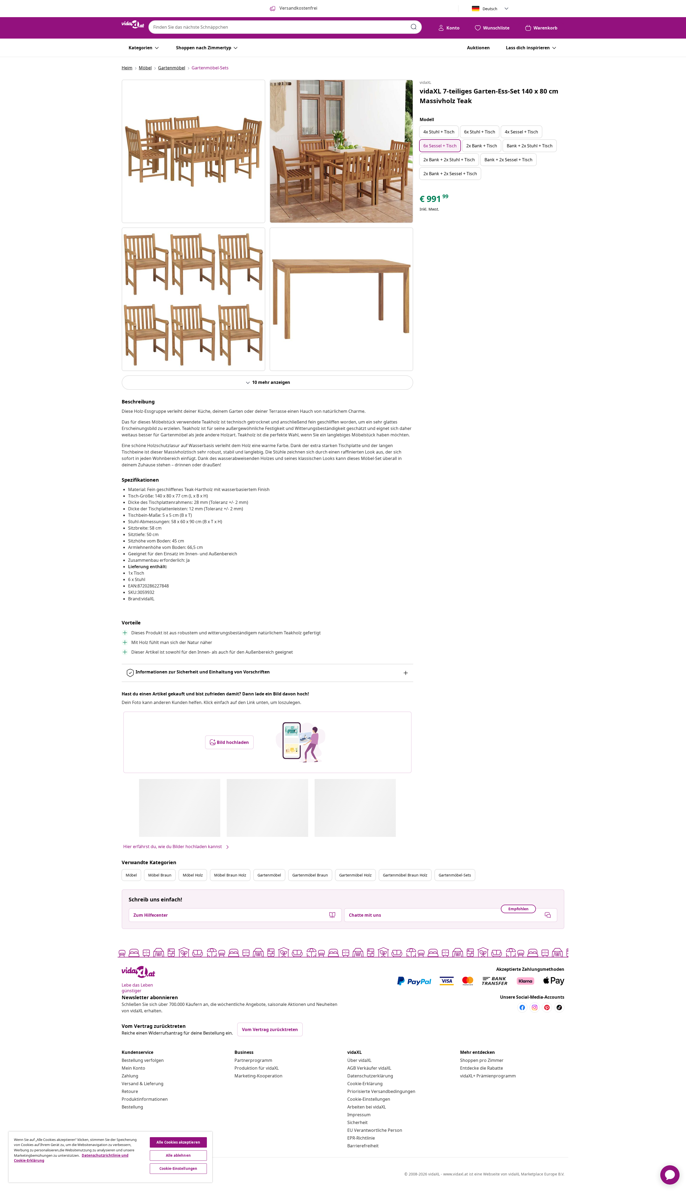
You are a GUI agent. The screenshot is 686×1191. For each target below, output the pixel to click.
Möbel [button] (131, 875)
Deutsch (490, 8)
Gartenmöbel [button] (269, 875)
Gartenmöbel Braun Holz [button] (405, 875)
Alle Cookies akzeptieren (178, 1142)
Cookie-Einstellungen (368, 1099)
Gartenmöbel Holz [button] (355, 875)
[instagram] (534, 1007)
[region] (110, 1157)
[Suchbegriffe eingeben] (413, 27)
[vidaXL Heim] (133, 24)
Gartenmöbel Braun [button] (310, 875)
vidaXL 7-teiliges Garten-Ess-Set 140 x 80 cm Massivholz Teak (489, 96)
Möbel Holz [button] (193, 875)
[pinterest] (547, 1007)
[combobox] (285, 27)
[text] (434, 200)
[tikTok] (559, 1007)
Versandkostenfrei (297, 8)
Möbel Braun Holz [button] (230, 875)
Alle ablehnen (178, 1155)
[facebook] (522, 1007)
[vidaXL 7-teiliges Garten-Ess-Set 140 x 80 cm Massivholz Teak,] (193, 151)
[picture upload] (300, 742)
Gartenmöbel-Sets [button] (455, 875)
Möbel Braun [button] (160, 875)
